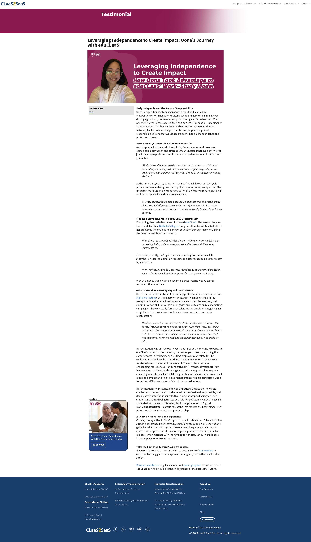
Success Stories (207, 504)
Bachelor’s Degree (169, 226)
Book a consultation (147, 465)
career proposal (192, 465)
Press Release (206, 497)
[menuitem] (244, 3)
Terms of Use (196, 527)
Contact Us (207, 519)
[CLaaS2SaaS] (13, 3)
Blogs (202, 512)
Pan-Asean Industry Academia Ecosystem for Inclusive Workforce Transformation (170, 504)
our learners (206, 450)
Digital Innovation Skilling (96, 507)
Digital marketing (146, 297)
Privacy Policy (213, 527)
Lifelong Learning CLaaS (96, 497)
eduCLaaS (191, 222)
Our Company (206, 489)
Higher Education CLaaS (96, 489)
